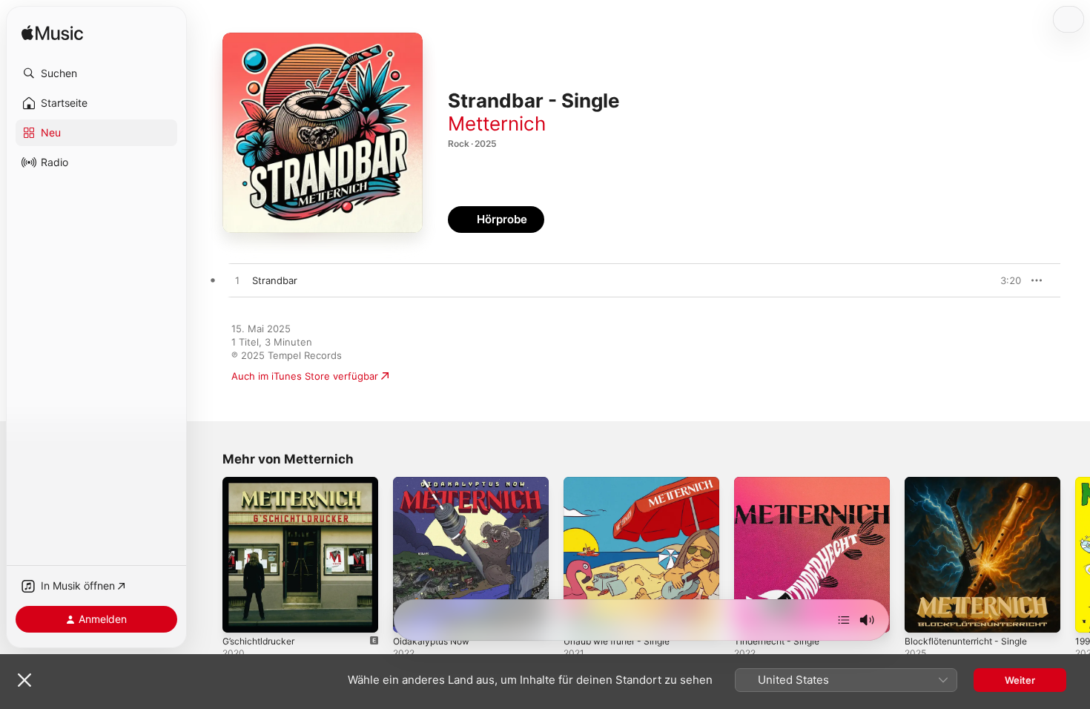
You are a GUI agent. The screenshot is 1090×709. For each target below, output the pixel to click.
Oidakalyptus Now (435, 483)
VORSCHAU (1000, 280)
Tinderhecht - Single (781, 483)
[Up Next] (844, 620)
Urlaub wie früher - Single (624, 483)
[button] (96, 73)
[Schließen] (24, 680)
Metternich (497, 123)
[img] (52, 33)
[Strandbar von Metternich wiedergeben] (237, 281)
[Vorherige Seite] (207, 554)
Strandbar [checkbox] (274, 280)
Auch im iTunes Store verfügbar (304, 376)
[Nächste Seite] (1075, 554)
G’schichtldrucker (262, 483)
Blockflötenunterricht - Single (973, 483)
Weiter (1020, 680)
